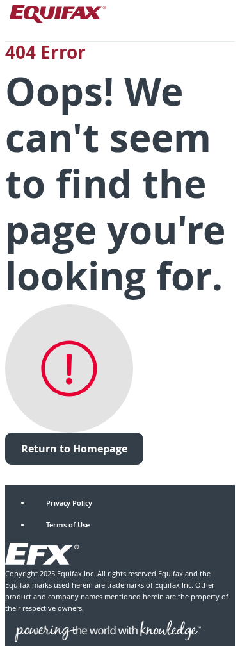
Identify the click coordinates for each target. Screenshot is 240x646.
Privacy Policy (69, 503)
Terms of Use (68, 524)
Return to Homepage (74, 449)
